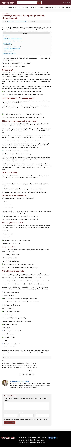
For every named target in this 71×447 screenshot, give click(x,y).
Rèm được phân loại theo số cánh (12, 48)
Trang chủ (3, 7)
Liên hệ (68, 7)
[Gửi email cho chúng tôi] (69, 2)
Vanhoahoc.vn (10, 21)
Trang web (38, 412)
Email (21, 412)
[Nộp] (39, 2)
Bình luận (6, 400)
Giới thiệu (61, 7)
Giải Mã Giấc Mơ (12, 7)
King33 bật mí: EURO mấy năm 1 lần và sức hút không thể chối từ (20, 363)
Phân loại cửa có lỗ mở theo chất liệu (13, 46)
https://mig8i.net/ (27, 434)
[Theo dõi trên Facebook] (63, 2)
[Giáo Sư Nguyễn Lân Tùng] (5, 382)
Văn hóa (40, 7)
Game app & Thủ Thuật (50, 7)
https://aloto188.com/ (38, 434)
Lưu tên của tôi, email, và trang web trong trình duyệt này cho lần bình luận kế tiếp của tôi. (27, 419)
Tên (5, 412)
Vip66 (1, 434)
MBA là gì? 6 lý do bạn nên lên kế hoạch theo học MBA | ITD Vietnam (20, 365)
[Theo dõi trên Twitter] (67, 2)
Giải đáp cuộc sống (23, 7)
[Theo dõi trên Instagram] (65, 2)
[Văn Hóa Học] (8, 3)
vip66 (10, 434)
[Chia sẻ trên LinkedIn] (33, 374)
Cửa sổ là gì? (6, 35)
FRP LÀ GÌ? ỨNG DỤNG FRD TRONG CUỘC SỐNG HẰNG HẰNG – (21, 367)
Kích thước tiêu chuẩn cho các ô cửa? (12, 38)
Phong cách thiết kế (9, 50)
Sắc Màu (32, 7)
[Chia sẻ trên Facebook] (20, 374)
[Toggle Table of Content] (48, 33)
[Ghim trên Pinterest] (30, 374)
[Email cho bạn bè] (26, 374)
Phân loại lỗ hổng (7, 43)
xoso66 (6, 434)
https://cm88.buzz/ (17, 434)
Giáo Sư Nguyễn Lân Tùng (21, 21)
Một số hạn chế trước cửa (9, 53)
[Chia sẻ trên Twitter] (23, 374)
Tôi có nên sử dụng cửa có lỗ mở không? (13, 41)
